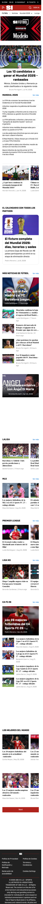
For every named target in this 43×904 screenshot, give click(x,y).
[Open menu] (3, 7)
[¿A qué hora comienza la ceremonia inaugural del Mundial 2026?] (15, 177)
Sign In (36, 8)
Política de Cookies (30, 858)
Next (21, 809)
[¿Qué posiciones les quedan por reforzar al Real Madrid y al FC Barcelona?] (20, 344)
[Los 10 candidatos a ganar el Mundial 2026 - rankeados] (20, 67)
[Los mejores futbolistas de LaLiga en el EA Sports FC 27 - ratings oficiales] (20, 655)
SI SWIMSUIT (20, 2)
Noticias (15, 13)
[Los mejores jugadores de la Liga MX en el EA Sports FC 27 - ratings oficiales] (20, 682)
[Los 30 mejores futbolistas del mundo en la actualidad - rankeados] (15, 747)
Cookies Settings (29, 870)
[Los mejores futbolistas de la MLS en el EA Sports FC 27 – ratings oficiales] (15, 496)
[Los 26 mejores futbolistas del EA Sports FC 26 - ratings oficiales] (20, 619)
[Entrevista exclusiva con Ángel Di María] (20, 384)
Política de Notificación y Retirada (7, 864)
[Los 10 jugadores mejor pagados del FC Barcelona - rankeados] (20, 359)
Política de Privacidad (10, 858)
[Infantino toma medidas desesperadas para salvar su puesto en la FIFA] (20, 127)
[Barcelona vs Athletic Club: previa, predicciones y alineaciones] (15, 456)
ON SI (11, 2)
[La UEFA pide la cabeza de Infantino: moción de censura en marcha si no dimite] (20, 145)
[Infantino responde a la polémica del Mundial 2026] (20, 106)
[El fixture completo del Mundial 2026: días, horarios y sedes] (21, 239)
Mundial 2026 (25, 13)
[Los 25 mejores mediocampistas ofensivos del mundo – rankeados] (15, 785)
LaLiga (37, 13)
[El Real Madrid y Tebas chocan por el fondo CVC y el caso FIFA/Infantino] (20, 139)
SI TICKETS (31, 2)
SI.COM (4, 2)
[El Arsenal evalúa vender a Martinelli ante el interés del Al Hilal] (15, 537)
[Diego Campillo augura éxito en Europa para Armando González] (15, 577)
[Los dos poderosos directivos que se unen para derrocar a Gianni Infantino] (20, 133)
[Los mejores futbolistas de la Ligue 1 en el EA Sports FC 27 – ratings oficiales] (20, 642)
